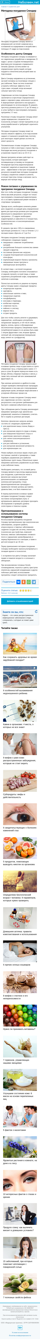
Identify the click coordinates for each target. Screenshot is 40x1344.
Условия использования (20, 1332)
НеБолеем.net (28, 2)
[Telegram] (34, 582)
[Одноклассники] (24, 582)
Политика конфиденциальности (20, 1335)
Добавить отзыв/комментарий (20, 601)
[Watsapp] (29, 582)
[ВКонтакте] (18, 582)
